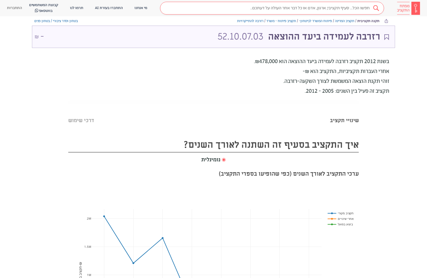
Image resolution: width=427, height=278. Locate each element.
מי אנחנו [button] (140, 8)
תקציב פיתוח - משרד (281, 21)
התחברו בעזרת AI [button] (109, 8)
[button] (272, 8)
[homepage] (408, 8)
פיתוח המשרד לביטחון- (315, 21)
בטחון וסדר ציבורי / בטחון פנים (56, 21)
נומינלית (210, 160)
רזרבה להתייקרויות (250, 21)
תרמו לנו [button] (76, 8)
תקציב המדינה (344, 21)
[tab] (344, 113)
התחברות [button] (14, 8)
